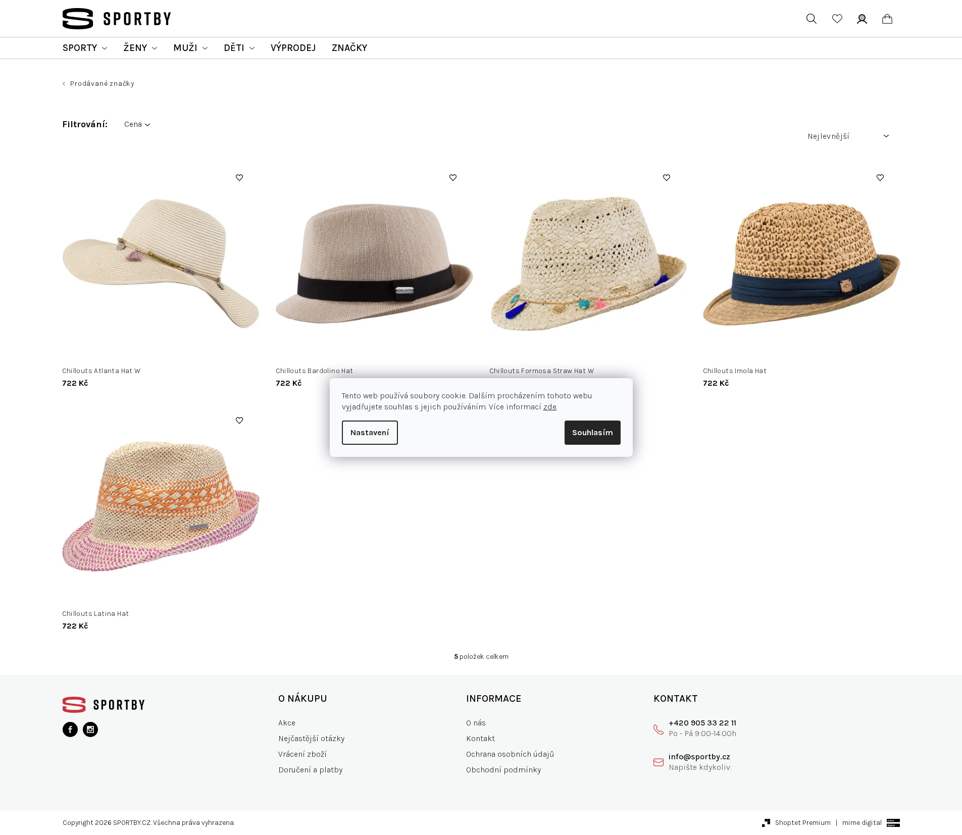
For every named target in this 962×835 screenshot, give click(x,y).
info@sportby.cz (699, 756)
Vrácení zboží (302, 754)
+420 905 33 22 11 (702, 722)
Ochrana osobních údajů (510, 754)
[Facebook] (70, 729)
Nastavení (369, 432)
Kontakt (480, 738)
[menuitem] (85, 48)
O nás (476, 722)
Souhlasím (592, 432)
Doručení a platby (310, 769)
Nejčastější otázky (311, 738)
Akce (286, 722)
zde (549, 406)
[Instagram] (90, 729)
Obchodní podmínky (503, 769)
